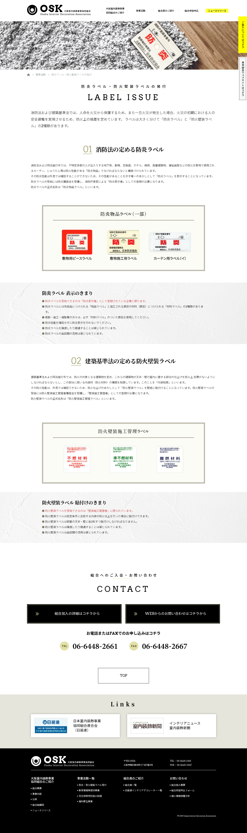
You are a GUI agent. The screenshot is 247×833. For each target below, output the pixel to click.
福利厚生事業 (86, 801)
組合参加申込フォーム (183, 790)
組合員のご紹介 (166, 10)
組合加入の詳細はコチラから (77, 614)
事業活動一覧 (86, 778)
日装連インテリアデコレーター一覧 (143, 790)
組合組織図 (38, 805)
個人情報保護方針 (180, 796)
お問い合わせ (178, 778)
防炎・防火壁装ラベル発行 (93, 785)
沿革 (34, 799)
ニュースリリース (217, 10)
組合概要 (37, 788)
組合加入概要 (178, 785)
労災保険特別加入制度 (90, 796)
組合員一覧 (131, 785)
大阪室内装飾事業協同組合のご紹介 (115, 10)
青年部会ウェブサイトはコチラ (242, 78)
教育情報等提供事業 (89, 790)
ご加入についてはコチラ (242, 35)
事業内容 (37, 794)
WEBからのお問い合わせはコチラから (175, 614)
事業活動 (140, 10)
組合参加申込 (192, 10)
